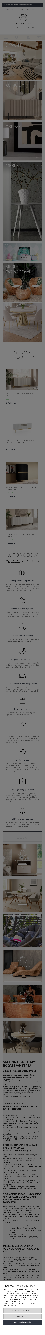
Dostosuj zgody (22, 1316)
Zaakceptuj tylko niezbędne (22, 1310)
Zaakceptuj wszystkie (22, 1322)
